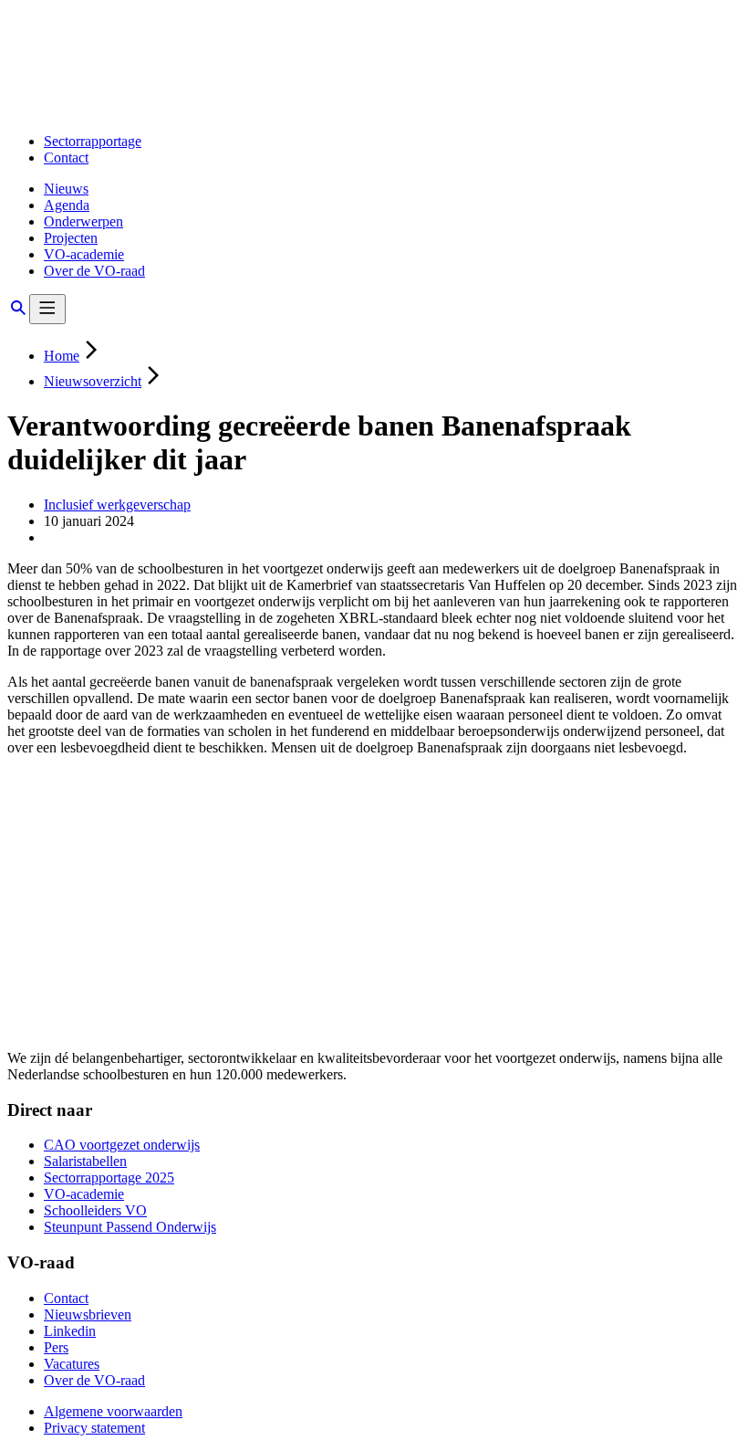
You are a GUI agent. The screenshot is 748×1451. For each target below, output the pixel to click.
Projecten (71, 238)
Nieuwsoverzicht (92, 381)
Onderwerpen (83, 221)
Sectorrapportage (92, 141)
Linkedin (70, 1331)
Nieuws (66, 188)
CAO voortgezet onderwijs (122, 1144)
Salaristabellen (85, 1161)
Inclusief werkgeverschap (117, 504)
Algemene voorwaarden (113, 1411)
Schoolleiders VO (95, 1210)
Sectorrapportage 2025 (109, 1177)
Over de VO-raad (94, 271)
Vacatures (71, 1364)
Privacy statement (94, 1427)
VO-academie (84, 254)
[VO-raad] (143, 110)
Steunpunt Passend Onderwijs (130, 1227)
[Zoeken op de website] (18, 313)
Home (61, 355)
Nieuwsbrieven (87, 1314)
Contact (66, 157)
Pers (56, 1347)
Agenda (66, 205)
